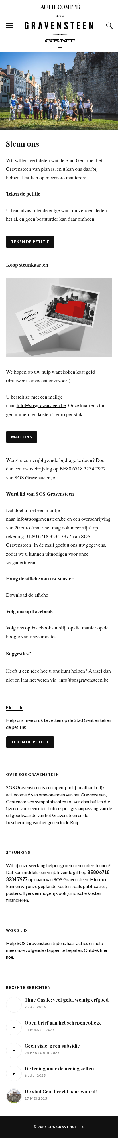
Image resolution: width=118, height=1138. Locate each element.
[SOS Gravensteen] (59, 25)
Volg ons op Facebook (28, 627)
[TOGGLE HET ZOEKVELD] (108, 26)
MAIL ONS (21, 437)
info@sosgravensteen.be (41, 405)
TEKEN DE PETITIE (30, 241)
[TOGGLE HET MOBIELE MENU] (9, 26)
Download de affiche (27, 594)
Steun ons (22, 143)
